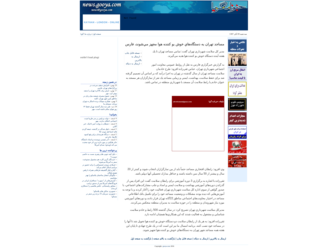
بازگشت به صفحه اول (141, 238)
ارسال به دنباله (133, 63)
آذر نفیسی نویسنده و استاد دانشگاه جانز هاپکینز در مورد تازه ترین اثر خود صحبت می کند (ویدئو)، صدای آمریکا (99, 142)
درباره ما (88, 34)
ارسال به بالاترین (218, 238)
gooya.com (166, 246)
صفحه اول (97, 34)
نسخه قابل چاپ (132, 53)
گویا (82, 34)
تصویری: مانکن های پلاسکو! (104, 191)
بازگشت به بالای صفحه (164, 238)
